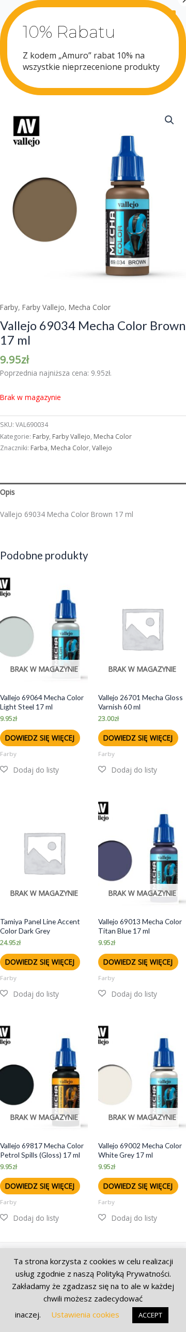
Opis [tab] (7, 492)
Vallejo (102, 447)
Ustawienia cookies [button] (85, 1314)
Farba (39, 447)
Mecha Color (90, 307)
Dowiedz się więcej (39, 738)
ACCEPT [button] (150, 1315)
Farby (9, 307)
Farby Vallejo (43, 307)
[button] (169, 120)
